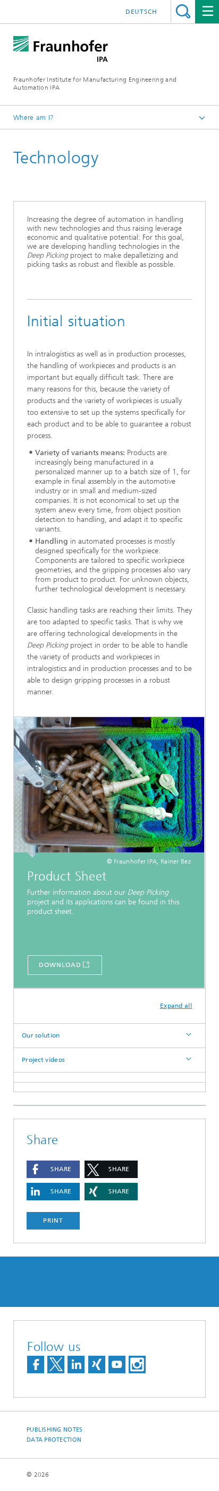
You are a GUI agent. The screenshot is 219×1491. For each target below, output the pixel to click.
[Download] (109, 787)
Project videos (43, 1059)
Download (60, 965)
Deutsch (141, 11)
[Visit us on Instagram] (137, 1364)
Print (53, 1220)
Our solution (41, 1035)
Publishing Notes (54, 1429)
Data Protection (54, 1439)
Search (183, 11)
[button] (53, 1169)
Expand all (176, 1005)
